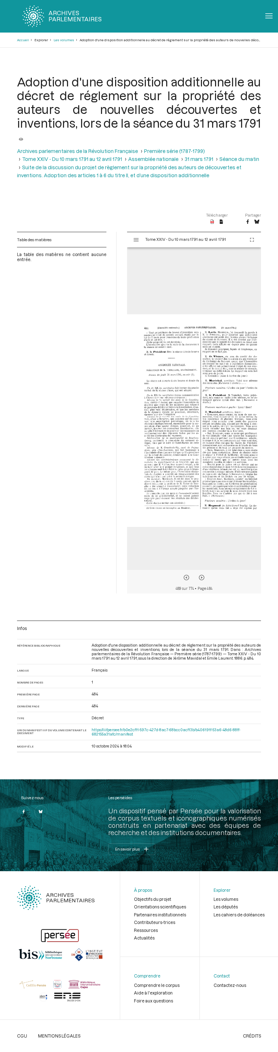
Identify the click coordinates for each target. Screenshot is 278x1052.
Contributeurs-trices (154, 922)
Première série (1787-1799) (174, 151)
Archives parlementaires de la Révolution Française (77, 151)
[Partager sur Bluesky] (256, 222)
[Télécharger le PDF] (212, 222)
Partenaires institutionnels (160, 914)
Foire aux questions (153, 1000)
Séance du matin (239, 159)
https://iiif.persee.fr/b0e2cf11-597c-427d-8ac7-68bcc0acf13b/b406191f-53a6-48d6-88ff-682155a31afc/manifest (166, 732)
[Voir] (21, 137)
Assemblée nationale (153, 159)
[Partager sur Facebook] (248, 222)
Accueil (23, 40)
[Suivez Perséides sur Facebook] (23, 811)
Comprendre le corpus (157, 985)
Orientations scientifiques (160, 906)
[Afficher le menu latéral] (136, 239)
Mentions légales (59, 1035)
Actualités (144, 937)
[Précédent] (186, 577)
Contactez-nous (230, 985)
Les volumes (64, 40)
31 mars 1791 (199, 159)
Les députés (226, 906)
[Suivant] (201, 577)
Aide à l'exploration (153, 992)
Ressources (146, 930)
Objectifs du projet (152, 899)
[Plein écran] (252, 239)
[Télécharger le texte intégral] (221, 222)
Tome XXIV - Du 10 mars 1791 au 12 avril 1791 (72, 159)
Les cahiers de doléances (239, 914)
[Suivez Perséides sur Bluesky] (40, 811)
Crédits (252, 1035)
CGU (22, 1035)
